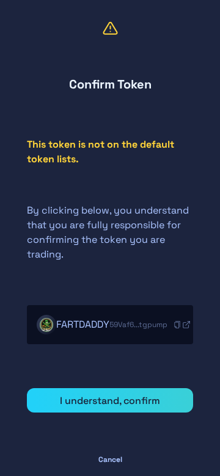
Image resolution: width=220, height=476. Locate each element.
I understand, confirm (110, 400)
